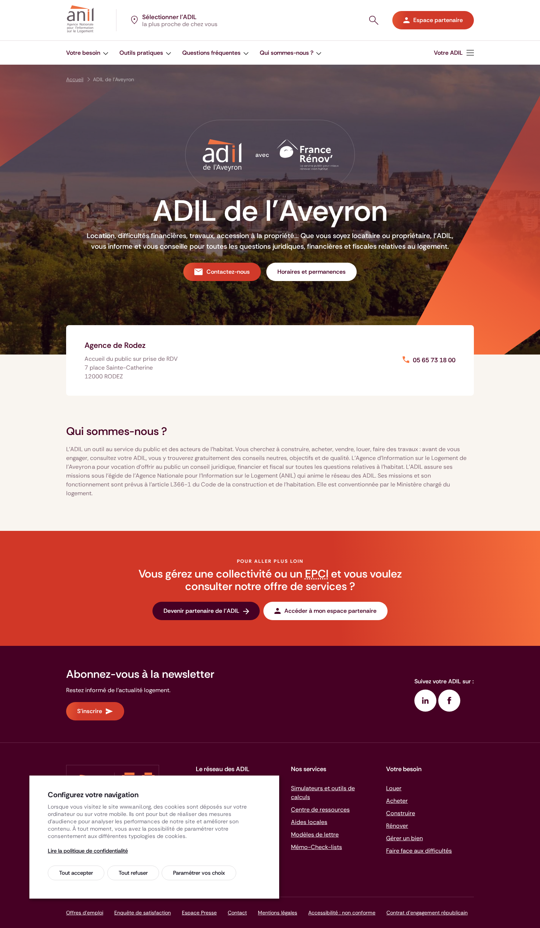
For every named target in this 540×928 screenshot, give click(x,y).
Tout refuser (133, 873)
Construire (400, 813)
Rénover (397, 826)
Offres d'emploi (84, 912)
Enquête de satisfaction (142, 912)
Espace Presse (199, 912)
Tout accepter (76, 873)
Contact (237, 912)
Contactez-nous (228, 272)
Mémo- (316, 847)
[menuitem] (453, 53)
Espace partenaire (438, 20)
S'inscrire (89, 711)
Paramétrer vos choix (199, 873)
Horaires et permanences (311, 272)
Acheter (397, 801)
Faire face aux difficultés (419, 851)
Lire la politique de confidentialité (88, 851)
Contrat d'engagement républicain (427, 912)
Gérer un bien (404, 838)
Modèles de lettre (315, 834)
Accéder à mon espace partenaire (330, 611)
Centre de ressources (320, 809)
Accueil (74, 79)
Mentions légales (277, 912)
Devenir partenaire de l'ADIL (201, 611)
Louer (394, 788)
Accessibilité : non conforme (341, 912)
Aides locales (309, 822)
